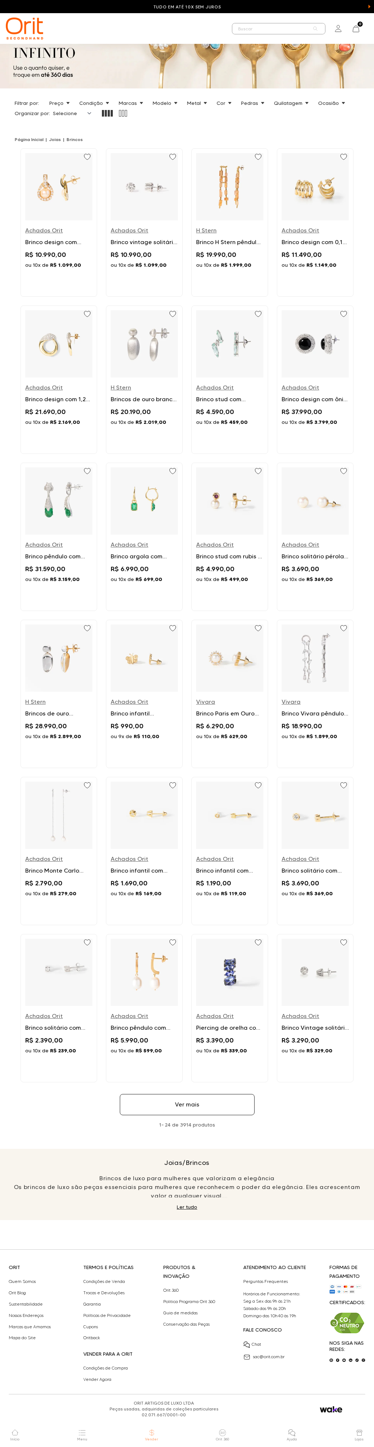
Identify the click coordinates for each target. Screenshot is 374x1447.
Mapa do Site (22, 1337)
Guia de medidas (180, 1312)
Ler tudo (187, 1207)
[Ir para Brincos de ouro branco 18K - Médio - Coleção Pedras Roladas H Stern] (144, 379)
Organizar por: (32, 113)
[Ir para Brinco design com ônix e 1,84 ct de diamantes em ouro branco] (315, 379)
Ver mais (187, 1104)
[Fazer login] (338, 28)
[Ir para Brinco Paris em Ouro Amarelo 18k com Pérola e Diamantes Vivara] (230, 694)
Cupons (90, 1326)
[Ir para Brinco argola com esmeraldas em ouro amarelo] (144, 537)
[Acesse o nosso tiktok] (357, 1360)
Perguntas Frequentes (265, 1281)
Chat (256, 1344)
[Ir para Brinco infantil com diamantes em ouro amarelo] (144, 851)
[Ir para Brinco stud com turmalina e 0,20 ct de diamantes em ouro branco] (230, 379)
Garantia (92, 1304)
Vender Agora (97, 1379)
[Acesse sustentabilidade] (347, 1323)
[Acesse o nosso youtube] (344, 1360)
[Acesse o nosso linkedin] (350, 1360)
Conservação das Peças (186, 1324)
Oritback (91, 1337)
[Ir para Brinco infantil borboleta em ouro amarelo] (144, 694)
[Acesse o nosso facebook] (338, 1360)
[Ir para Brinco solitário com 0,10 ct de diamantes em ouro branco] (59, 1008)
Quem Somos (22, 1281)
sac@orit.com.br (269, 1356)
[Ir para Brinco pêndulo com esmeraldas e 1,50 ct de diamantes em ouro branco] (59, 537)
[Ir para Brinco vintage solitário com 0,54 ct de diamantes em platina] (144, 222)
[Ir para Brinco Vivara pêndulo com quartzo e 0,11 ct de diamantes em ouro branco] (315, 694)
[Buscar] (315, 28)
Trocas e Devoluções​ (104, 1292)
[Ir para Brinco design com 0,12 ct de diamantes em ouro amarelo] (315, 222)
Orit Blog (17, 1292)
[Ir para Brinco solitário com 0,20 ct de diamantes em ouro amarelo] (315, 851)
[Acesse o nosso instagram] (331, 1360)
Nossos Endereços (26, 1315)
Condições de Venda (104, 1281)
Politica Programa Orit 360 (189, 1301)
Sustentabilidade (26, 1304)
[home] (24, 28)
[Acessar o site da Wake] (331, 1409)
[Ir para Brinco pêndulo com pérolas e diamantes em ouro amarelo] (144, 1008)
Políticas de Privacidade (107, 1315)
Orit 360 (171, 1290)
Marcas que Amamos (30, 1326)
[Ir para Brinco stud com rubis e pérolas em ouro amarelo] (230, 537)
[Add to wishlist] (88, 157)
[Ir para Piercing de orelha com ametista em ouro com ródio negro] (230, 1008)
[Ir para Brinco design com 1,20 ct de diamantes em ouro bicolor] (59, 379)
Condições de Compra (105, 1368)
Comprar (58, 282)
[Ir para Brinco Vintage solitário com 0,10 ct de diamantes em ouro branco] (315, 1008)
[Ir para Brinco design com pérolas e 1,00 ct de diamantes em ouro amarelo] (59, 222)
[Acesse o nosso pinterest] (363, 1360)
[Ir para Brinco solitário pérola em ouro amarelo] (315, 537)
